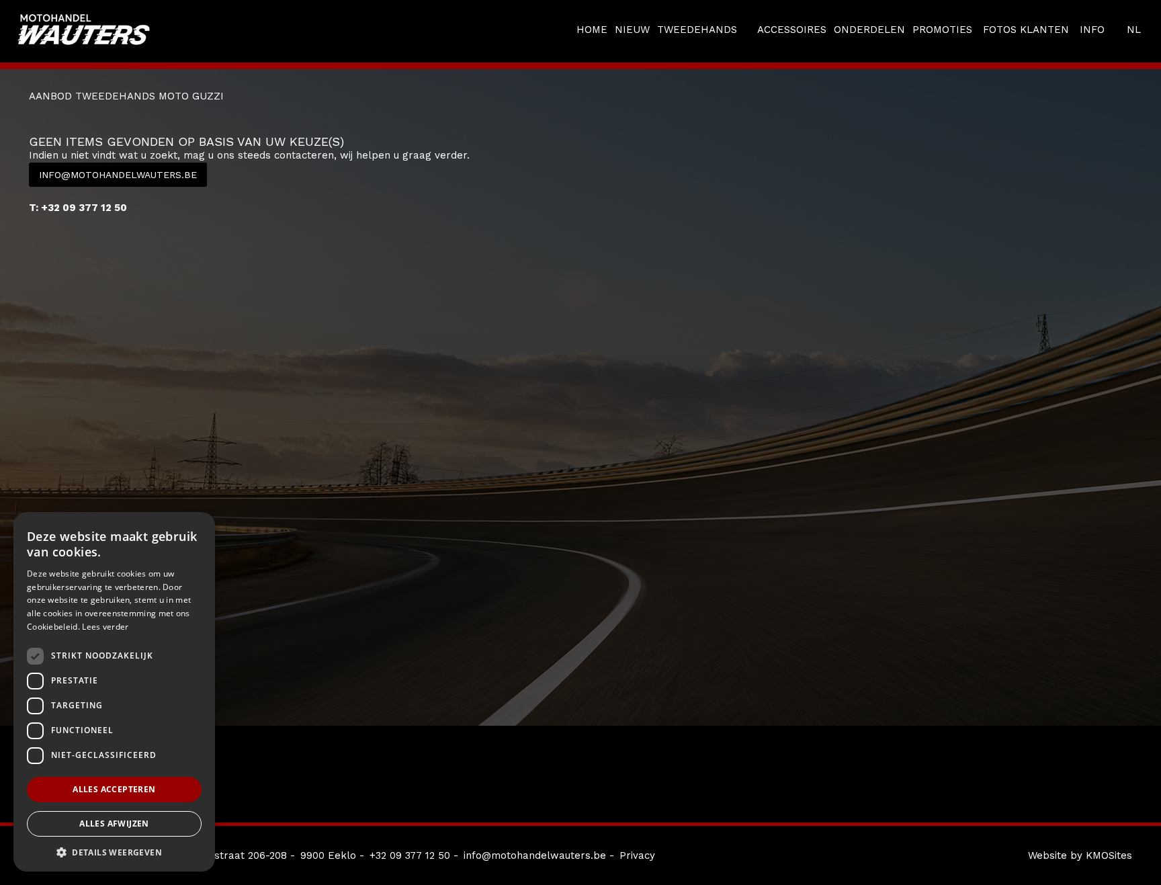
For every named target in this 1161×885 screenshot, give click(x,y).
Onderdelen (869, 30)
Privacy (637, 855)
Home (591, 30)
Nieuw (632, 30)
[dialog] (114, 692)
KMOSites (1109, 855)
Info (1092, 30)
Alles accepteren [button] (114, 789)
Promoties (942, 30)
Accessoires (791, 30)
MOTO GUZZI (191, 96)
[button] (114, 851)
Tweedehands (697, 30)
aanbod (50, 96)
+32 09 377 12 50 (410, 855)
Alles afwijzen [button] (114, 823)
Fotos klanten (1026, 30)
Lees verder (105, 626)
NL (1134, 30)
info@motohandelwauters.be (118, 174)
